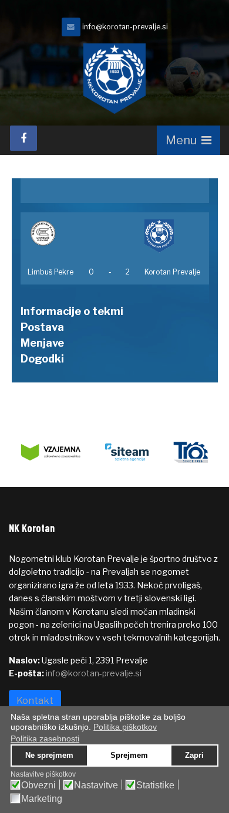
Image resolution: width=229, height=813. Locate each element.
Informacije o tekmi (72, 311)
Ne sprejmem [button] (49, 755)
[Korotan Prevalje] (173, 236)
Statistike (155, 785)
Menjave (42, 343)
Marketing (41, 799)
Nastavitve (96, 785)
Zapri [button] (194, 755)
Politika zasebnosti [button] (45, 738)
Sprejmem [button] (129, 755)
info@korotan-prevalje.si (125, 26)
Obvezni (38, 785)
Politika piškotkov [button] (125, 726)
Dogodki (42, 359)
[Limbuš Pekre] (51, 233)
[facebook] (23, 138)
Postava (42, 327)
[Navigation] (188, 140)
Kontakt (34, 700)
